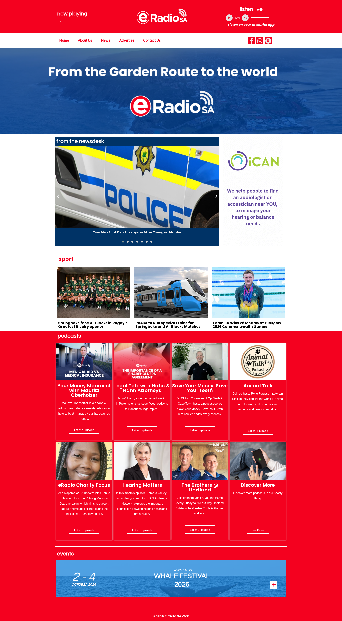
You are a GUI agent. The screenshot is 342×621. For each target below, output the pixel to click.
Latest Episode (200, 430)
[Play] (229, 17)
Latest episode (84, 430)
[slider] (260, 17)
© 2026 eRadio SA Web (171, 616)
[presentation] (58, 196)
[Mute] (245, 17)
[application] (251, 17)
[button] (123, 242)
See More (258, 530)
